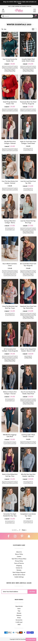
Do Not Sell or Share (19, 575)
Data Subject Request (19, 572)
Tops (19, 611)
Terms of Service (19, 563)
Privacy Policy (19, 561)
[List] (35, 29)
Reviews (19, 570)
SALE (19, 624)
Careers (19, 556)
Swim (19, 608)
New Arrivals (19, 606)
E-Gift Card (19, 622)
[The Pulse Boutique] (19, 10)
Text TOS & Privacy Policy (19, 559)
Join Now (32, 591)
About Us (19, 552)
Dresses (19, 613)
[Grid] (33, 29)
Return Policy (19, 554)
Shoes (19, 618)
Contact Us (19, 568)
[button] (31, 639)
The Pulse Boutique (23, 639)
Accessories (19, 620)
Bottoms (19, 615)
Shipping (19, 565)
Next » (24, 530)
